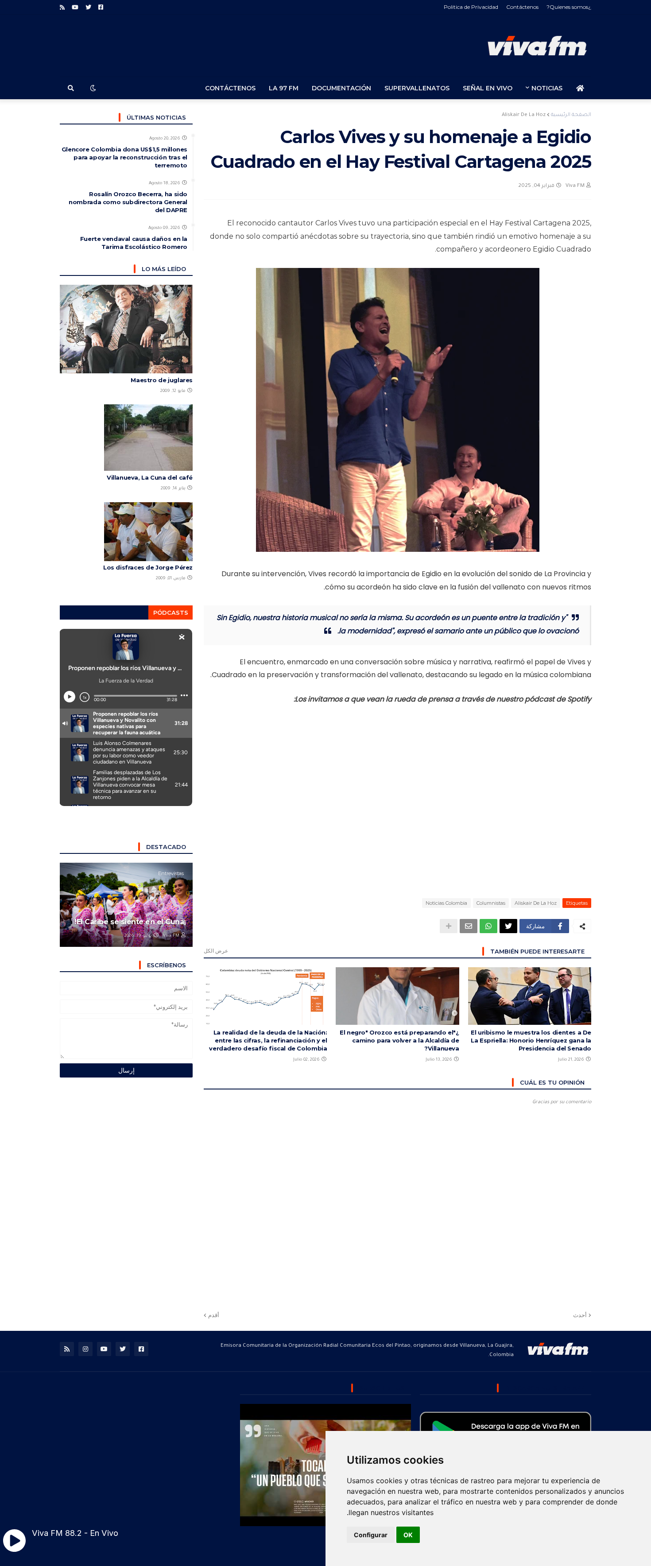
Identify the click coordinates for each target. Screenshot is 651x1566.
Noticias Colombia (446, 903)
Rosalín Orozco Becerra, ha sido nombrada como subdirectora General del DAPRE (128, 201)
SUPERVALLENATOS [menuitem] (417, 88)
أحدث (580, 1314)
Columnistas (491, 903)
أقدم (213, 1314)
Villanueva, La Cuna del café (150, 477)
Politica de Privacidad (471, 7)
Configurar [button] (371, 1535)
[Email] (468, 926)
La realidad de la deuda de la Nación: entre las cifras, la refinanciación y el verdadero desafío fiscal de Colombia (268, 1040)
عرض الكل (216, 950)
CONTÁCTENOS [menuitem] (230, 88)
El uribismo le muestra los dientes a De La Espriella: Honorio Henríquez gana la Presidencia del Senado (531, 1040)
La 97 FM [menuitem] (283, 88)
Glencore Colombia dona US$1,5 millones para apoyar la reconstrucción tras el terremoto (124, 157)
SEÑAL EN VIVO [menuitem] (487, 88)
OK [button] (408, 1535)
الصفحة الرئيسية (571, 115)
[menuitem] (580, 88)
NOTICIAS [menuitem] (546, 88)
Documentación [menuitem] (341, 88)
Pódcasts (170, 612)
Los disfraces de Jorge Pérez (148, 567)
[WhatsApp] (488, 926)
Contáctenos (522, 7)
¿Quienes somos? (568, 7)
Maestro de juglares (162, 380)
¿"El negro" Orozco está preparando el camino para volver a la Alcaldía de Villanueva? (399, 1040)
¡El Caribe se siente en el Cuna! (130, 922)
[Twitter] (508, 926)
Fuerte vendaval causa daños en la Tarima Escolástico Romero (133, 242)
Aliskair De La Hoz (524, 115)
